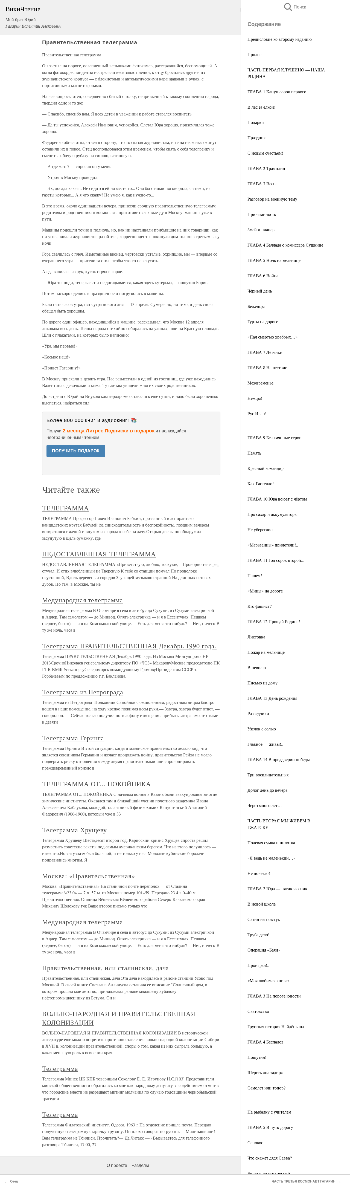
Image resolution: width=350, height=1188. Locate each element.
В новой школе (261, 904)
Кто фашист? (259, 606)
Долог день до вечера (267, 790)
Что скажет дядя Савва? (269, 1158)
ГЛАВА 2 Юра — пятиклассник (277, 888)
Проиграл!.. (258, 965)
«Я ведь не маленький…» (271, 858)
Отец (14, 1181)
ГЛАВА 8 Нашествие (267, 367)
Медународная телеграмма (82, 600)
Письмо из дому (262, 683)
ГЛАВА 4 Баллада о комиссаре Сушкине (285, 245)
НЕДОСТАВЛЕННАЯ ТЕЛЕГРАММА (99, 554)
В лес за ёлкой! (261, 107)
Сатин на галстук (263, 919)
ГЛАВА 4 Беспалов (265, 1042)
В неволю (256, 667)
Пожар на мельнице (266, 652)
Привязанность (261, 214)
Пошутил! (256, 1057)
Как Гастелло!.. (261, 483)
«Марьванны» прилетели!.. (272, 545)
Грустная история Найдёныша (275, 1026)
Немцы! (254, 398)
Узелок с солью (261, 729)
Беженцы (256, 306)
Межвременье (260, 383)
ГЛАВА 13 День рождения (272, 698)
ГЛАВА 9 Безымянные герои (274, 437)
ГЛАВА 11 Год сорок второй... (275, 560)
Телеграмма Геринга (73, 737)
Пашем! (254, 575)
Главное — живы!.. (265, 744)
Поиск (294, 7)
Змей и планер (261, 229)
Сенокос (255, 1142)
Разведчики (258, 713)
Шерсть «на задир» (265, 1072)
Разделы (140, 1165)
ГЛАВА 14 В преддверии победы (278, 759)
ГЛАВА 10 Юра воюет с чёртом (277, 499)
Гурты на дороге (262, 321)
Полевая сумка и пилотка (271, 842)
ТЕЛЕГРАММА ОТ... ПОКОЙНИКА (96, 783)
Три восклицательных (268, 774)
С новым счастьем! (265, 153)
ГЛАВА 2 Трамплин (266, 168)
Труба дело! (258, 934)
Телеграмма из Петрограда (82, 691)
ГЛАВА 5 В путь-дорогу (270, 1127)
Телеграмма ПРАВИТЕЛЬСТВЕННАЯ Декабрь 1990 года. (129, 645)
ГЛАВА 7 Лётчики (264, 352)
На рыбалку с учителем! (270, 1112)
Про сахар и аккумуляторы (272, 514)
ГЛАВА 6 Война (262, 275)
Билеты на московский (268, 1173)
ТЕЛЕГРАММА (65, 508)
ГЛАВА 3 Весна (262, 183)
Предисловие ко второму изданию (279, 39)
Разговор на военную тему (272, 199)
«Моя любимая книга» (268, 980)
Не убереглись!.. (262, 529)
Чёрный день (259, 291)
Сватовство (258, 1011)
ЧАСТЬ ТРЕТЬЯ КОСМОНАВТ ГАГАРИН (304, 1181)
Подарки (255, 122)
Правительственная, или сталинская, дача (105, 967)
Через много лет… (264, 805)
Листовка (256, 637)
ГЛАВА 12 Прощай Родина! (273, 621)
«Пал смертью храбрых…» (272, 337)
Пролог (254, 54)
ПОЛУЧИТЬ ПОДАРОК (76, 451)
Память (254, 453)
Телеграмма (60, 1068)
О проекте (117, 1165)
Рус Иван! (256, 413)
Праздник (256, 137)
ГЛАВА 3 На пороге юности (274, 996)
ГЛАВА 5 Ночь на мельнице (274, 260)
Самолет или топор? (266, 1088)
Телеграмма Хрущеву (74, 829)
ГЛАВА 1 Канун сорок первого (276, 91)
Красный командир (265, 468)
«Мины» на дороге (265, 591)
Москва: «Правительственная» (88, 875)
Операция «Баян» (263, 950)
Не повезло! (258, 873)
